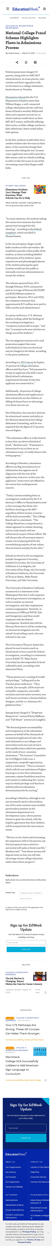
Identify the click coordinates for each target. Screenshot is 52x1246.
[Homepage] (26, 8)
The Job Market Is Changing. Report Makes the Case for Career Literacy (24, 981)
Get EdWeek (11, 1195)
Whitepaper (24, 1020)
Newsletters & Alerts (15, 1205)
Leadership (14, 18)
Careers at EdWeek (14, 1187)
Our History (11, 1172)
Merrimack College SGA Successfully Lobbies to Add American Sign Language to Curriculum (22, 1065)
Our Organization (13, 1167)
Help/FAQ (35, 1172)
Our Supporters (13, 1182)
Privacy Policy (29, 1232)
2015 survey (27, 362)
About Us (10, 1162)
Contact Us (36, 1162)
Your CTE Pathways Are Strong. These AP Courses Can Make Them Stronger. (23, 1029)
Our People (11, 1177)
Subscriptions (12, 1200)
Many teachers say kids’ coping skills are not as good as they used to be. (23, 204)
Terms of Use (33, 1240)
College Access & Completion (30, 893)
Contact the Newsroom (41, 1182)
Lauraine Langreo (13, 990)
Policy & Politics (28, 18)
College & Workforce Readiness (19, 27)
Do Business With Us (41, 1195)
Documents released (16, 97)
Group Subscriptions (15, 1210)
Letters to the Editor (40, 1167)
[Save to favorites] (26, 62)
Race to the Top (25, 899)
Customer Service (38, 1177)
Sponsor (10, 1052)
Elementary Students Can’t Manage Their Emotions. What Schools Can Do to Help (18, 193)
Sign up (26, 1138)
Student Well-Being (16, 186)
